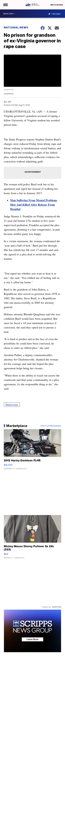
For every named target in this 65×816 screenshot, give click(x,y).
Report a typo (12, 404)
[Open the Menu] (5, 5)
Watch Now (55, 5)
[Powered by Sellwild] (56, 607)
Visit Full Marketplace (51, 426)
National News (16, 27)
